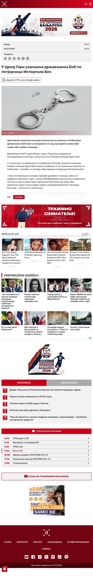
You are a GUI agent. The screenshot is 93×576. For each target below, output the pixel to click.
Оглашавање (55, 542)
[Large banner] (46, 24)
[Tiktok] (60, 557)
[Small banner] (46, 359)
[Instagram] (40, 557)
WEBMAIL (46, 549)
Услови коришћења (78, 542)
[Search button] (86, 4)
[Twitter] (46, 557)
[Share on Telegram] (14, 58)
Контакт (37, 542)
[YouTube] (26, 557)
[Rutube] (53, 557)
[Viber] (66, 557)
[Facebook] (33, 557)
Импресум (22, 542)
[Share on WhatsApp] (23, 58)
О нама (7, 542)
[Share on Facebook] (9, 58)
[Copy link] (5, 58)
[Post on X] (18, 58)
